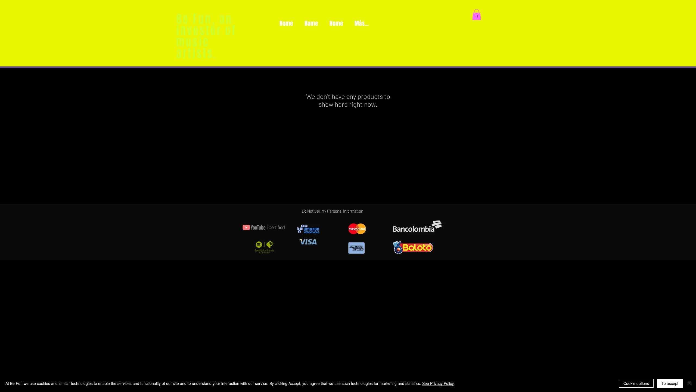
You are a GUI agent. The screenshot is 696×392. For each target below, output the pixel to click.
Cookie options (636, 383)
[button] (476, 14)
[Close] (689, 383)
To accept (669, 383)
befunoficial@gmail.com (441, 274)
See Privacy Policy (438, 383)
